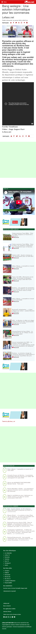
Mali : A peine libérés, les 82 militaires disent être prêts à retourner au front (19, 509)
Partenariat (7, 574)
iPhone (9, 611)
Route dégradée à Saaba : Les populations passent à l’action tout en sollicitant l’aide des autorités (20, 490)
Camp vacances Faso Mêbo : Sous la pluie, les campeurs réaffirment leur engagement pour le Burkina (22, 245)
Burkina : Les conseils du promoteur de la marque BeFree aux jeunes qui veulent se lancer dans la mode (23, 289)
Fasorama (7, 557)
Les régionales (8, 553)
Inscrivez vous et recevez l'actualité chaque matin (15, 588)
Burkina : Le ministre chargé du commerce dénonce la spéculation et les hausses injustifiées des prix (23, 354)
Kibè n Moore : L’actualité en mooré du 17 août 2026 (23, 266)
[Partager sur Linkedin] (19, 23)
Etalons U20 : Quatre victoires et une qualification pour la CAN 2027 (22, 255)
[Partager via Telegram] (24, 23)
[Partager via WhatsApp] (21, 23)
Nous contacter (7, 606)
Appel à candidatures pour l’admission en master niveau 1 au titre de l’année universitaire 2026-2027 (20, 497)
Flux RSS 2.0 (7, 578)
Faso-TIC (7, 561)
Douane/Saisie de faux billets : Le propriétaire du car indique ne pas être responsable (22, 333)
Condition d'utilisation (10, 580)
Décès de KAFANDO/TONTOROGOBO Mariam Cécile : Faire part (18, 483)
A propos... (7, 570)
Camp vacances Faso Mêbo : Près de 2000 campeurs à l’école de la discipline (22, 235)
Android (5, 611)
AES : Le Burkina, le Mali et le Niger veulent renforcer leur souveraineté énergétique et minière (23, 322)
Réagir (16, 237)
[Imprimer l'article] (27, 23)
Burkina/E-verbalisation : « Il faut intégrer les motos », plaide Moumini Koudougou (23, 311)
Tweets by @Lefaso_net (8, 421)
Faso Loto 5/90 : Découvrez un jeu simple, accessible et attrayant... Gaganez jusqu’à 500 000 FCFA (22, 278)
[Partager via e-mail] (10, 23)
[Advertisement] (18, 160)
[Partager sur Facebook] (13, 23)
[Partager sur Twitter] (16, 23)
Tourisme (7, 559)
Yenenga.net (8, 563)
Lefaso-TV (7, 555)
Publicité (7, 572)
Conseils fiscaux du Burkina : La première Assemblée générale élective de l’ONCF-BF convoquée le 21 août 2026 (20, 476)
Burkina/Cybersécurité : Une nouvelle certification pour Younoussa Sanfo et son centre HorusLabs (20, 539)
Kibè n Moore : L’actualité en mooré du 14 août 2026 (23, 299)
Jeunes (6, 565)
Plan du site (7, 576)
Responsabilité (8, 582)
